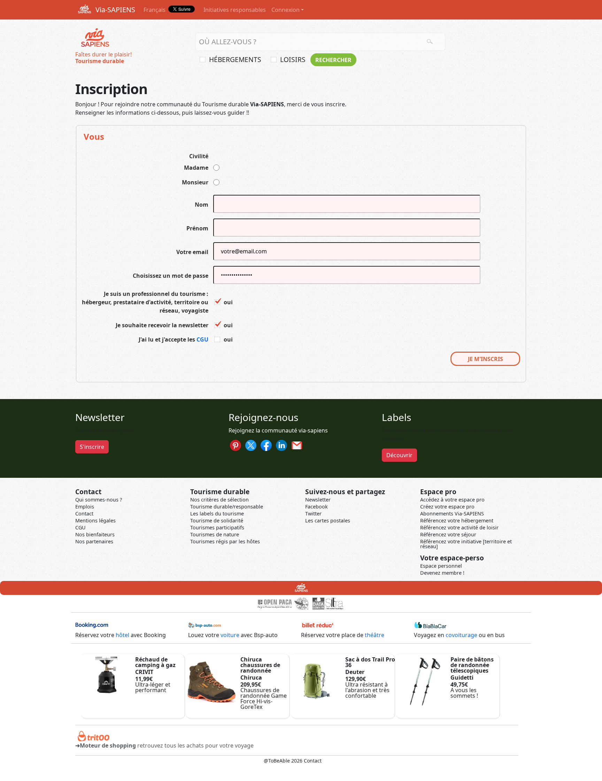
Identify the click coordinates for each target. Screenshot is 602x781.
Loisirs (293, 59)
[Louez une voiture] (204, 624)
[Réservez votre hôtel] (91, 624)
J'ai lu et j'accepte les (173, 339)
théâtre (374, 635)
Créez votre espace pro (447, 506)
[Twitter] (250, 445)
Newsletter (318, 499)
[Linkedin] (281, 445)
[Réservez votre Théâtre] (317, 624)
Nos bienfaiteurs (95, 534)
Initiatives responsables (234, 10)
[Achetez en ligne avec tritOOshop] (93, 735)
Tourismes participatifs (217, 527)
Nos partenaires (94, 541)
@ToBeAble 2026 (283, 760)
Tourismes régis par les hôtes (225, 541)
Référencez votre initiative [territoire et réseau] (466, 544)
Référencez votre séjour (448, 534)
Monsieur (195, 182)
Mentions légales (95, 520)
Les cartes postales (327, 520)
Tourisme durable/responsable (226, 506)
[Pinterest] (235, 445)
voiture (230, 635)
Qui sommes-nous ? (98, 499)
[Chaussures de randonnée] (211, 680)
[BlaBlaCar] (430, 624)
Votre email (192, 252)
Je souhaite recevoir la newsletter (162, 325)
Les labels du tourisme (217, 513)
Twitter (313, 513)
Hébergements (235, 59)
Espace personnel (441, 565)
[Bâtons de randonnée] (421, 680)
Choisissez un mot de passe (170, 276)
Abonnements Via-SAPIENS (452, 513)
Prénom (197, 228)
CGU (202, 339)
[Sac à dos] (317, 680)
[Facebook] (266, 445)
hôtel (122, 635)
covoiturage (461, 635)
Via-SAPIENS (114, 9)
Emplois (84, 506)
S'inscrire (92, 447)
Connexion (285, 10)
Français (154, 10)
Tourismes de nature (214, 534)
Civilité (198, 156)
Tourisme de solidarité (216, 520)
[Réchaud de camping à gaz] (106, 674)
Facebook (316, 506)
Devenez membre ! (442, 572)
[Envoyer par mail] (296, 445)
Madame (196, 167)
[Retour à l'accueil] (94, 38)
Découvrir (399, 455)
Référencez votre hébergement (456, 520)
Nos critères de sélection (219, 499)
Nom (201, 204)
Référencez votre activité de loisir (459, 527)
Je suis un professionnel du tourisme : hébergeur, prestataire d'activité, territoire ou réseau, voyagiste (145, 302)
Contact (84, 513)
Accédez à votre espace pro (452, 499)
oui (228, 302)
